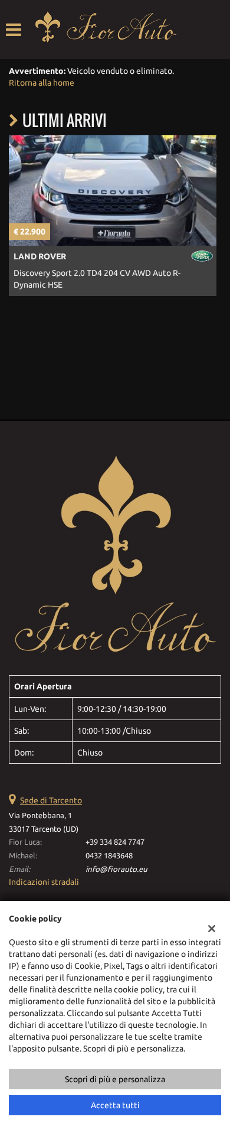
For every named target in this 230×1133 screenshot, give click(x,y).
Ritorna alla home (41, 82)
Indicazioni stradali (44, 882)
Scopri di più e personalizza (115, 1079)
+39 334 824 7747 (115, 842)
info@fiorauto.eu (116, 869)
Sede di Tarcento (51, 800)
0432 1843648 (109, 855)
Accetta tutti (115, 1105)
